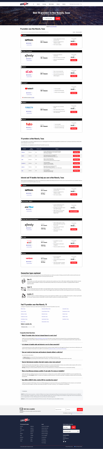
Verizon (31, 437)
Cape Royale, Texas (45, 319)
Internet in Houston (45, 431)
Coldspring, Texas (24, 316)
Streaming (44, 4)
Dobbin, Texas (65, 316)
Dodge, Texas (65, 313)
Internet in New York (45, 428)
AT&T (21, 428)
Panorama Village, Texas (46, 308)
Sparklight (32, 429)
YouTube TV (23, 163)
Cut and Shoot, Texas (45, 311)
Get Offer (32, 97)
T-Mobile (31, 435)
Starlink (31, 433)
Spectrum (32, 431)
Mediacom (32, 426)
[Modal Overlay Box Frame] (51, 410)
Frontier (21, 439)
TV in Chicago (44, 442)
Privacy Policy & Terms (69, 446)
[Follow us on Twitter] (65, 441)
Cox (20, 431)
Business (64, 4)
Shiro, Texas (23, 321)
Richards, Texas (44, 313)
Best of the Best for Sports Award (42, 338)
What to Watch (51, 4)
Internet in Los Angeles (45, 426)
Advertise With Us (66, 438)
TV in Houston (44, 440)
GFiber (21, 440)
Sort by (74, 32)
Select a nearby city (26, 323)
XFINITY (23, 155)
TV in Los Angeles (44, 435)
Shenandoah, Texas (45, 321)
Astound (21, 426)
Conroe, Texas (23, 311)
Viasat (31, 439)
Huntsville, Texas (66, 308)
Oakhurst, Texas (24, 313)
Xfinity (31, 440)
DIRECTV (21, 433)
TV (33, 4)
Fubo (22, 170)
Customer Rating (29, 44)
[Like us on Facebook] (63, 441)
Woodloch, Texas (66, 319)
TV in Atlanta (44, 439)
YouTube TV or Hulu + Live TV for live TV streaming (57, 348)
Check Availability (74, 211)
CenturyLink (22, 429)
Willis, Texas (23, 308)
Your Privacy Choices (79, 446)
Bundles (55, 26)
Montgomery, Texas (66, 311)
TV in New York (44, 437)
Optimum (23, 152)
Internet (38, 4)
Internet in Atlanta (44, 429)
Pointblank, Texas (24, 319)
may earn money (48, 0)
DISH (22, 159)
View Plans (74, 44)
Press (64, 439)
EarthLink (21, 437)
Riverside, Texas (44, 316)
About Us (64, 436)
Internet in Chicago (45, 433)
